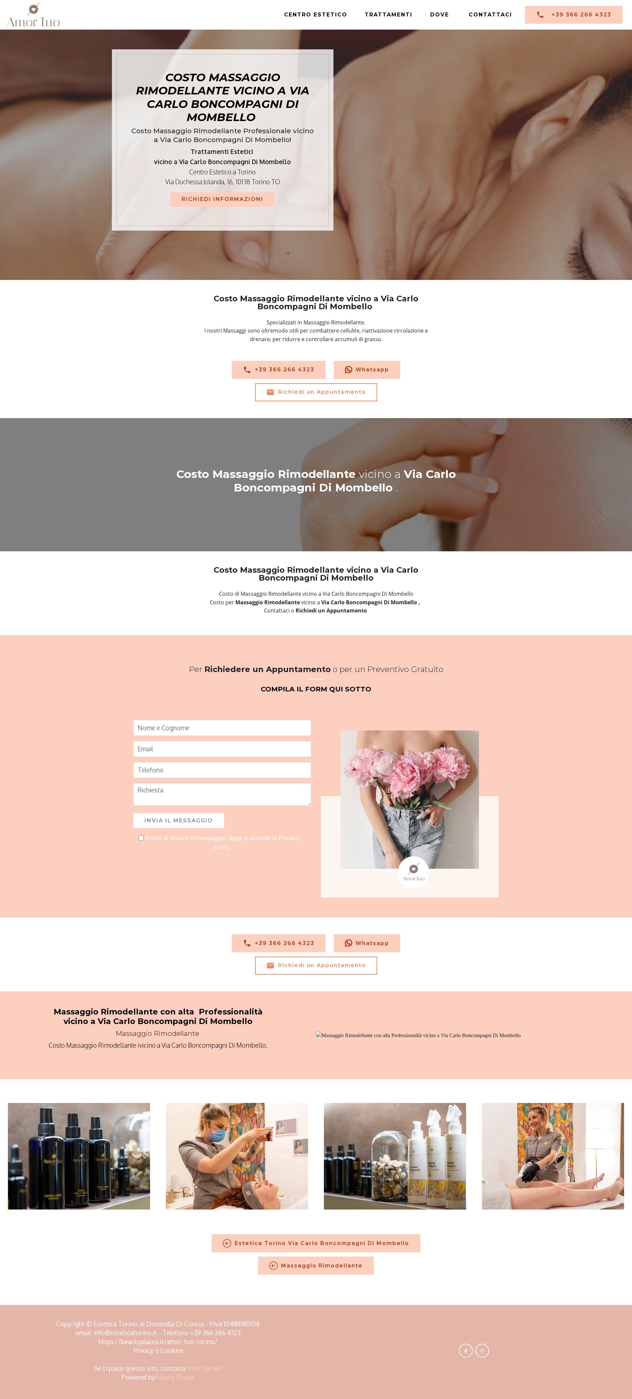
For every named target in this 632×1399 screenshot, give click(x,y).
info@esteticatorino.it (125, 1333)
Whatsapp (372, 369)
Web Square (204, 1368)
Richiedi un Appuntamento (322, 392)
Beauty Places (175, 1377)
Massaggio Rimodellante (322, 1265)
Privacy (144, 1350)
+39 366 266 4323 (581, 15)
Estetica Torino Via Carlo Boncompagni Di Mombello (322, 1243)
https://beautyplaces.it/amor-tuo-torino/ (158, 1341)
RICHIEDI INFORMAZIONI (222, 199)
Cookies (171, 1350)
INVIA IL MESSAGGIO (179, 820)
